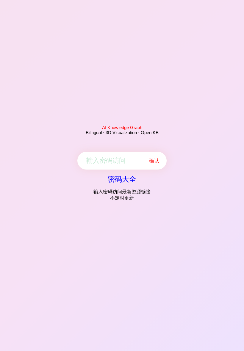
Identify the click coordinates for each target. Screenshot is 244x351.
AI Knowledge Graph (122, 127)
